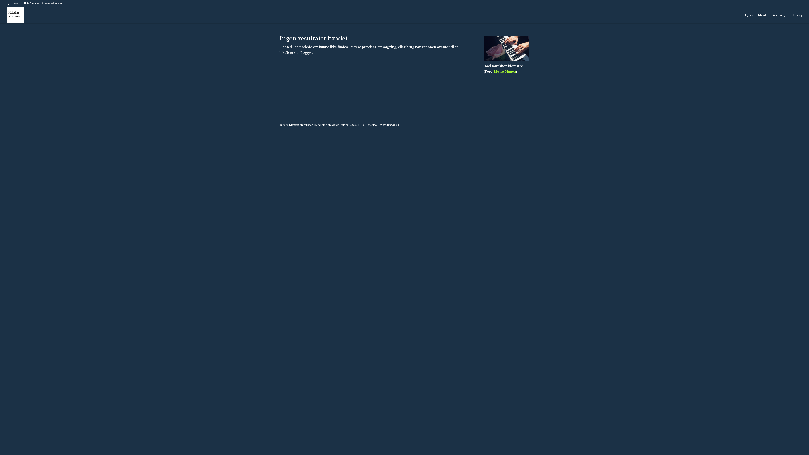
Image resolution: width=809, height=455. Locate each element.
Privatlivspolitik (389, 124)
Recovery (779, 15)
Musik (762, 15)
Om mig (796, 15)
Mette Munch (505, 71)
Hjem (749, 15)
